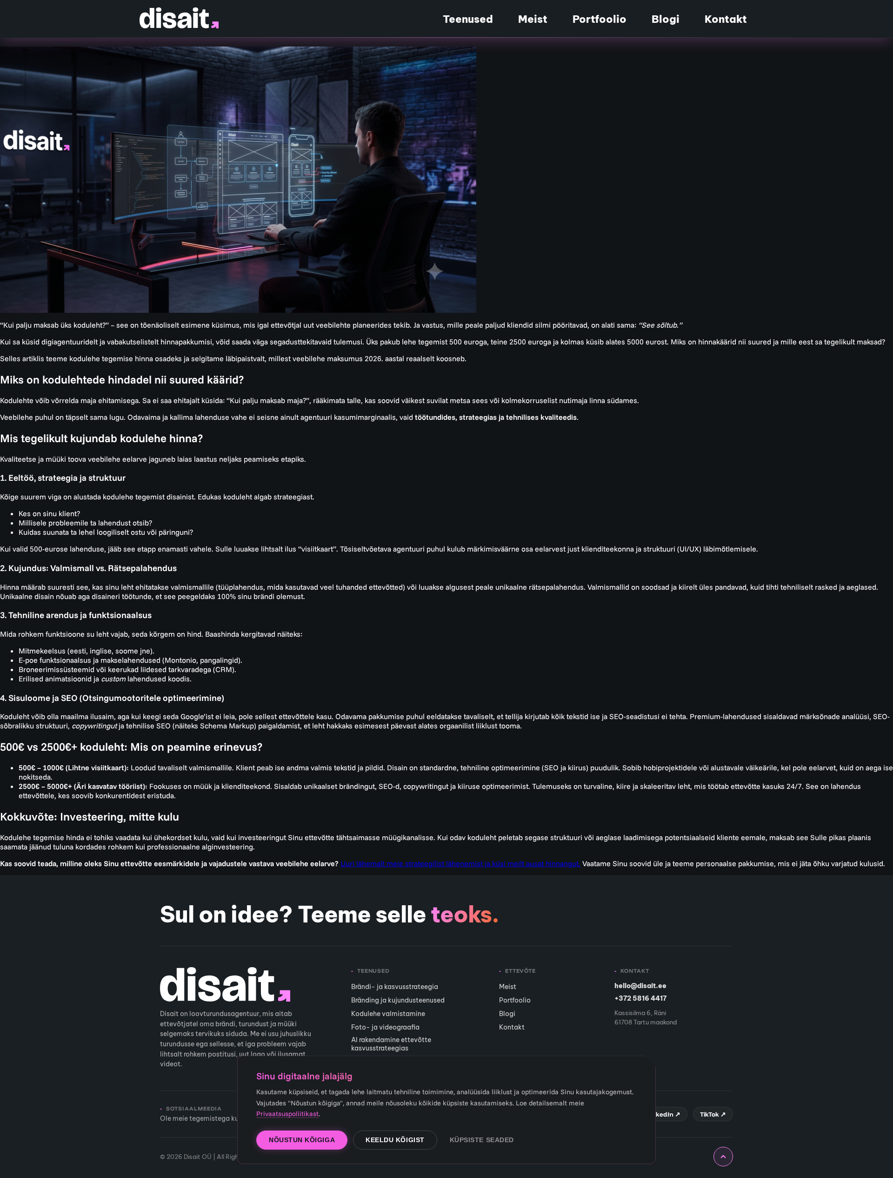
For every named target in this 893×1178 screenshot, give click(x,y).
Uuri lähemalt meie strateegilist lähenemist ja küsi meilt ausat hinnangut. (460, 863)
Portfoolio (599, 19)
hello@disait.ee (640, 986)
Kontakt (726, 19)
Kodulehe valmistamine (388, 1014)
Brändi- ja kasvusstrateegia (394, 987)
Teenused (468, 19)
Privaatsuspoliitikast (287, 1113)
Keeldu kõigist (395, 1140)
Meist (532, 19)
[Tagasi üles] (723, 1156)
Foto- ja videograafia (385, 1027)
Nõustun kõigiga (302, 1140)
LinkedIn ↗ (663, 1114)
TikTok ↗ (713, 1114)
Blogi (666, 19)
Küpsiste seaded (482, 1140)
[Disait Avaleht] (179, 17)
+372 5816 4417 (640, 998)
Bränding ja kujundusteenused (398, 1000)
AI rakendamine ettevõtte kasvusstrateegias (391, 1044)
